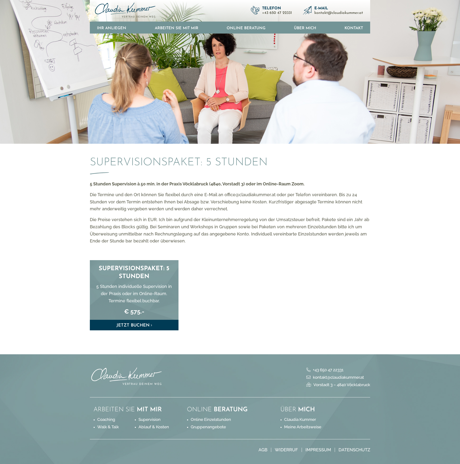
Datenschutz (354, 450)
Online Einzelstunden (211, 419)
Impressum (318, 450)
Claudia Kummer (300, 419)
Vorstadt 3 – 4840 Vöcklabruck (341, 384)
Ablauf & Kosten (153, 426)
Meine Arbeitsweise (302, 426)
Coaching (106, 419)
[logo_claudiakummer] (125, 11)
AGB (263, 450)
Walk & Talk (108, 426)
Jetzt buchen (133, 325)
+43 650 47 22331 (277, 13)
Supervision (149, 419)
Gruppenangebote (208, 426)
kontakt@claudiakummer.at (338, 13)
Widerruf (286, 450)
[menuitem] (111, 28)
